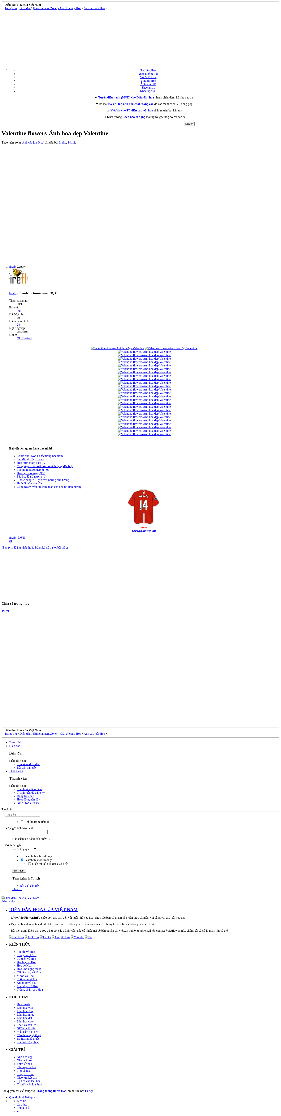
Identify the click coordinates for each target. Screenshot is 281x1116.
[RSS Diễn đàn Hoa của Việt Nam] (88, 937)
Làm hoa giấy (25, 1011)
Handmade (23, 1004)
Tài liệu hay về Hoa (29, 972)
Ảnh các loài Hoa (32, 142)
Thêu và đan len (26, 1024)
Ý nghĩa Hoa (148, 80)
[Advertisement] (140, 39)
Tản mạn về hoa (26, 1067)
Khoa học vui (148, 91)
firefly (62, 142)
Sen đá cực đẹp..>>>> (30, 459)
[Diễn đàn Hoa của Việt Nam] (20, 898)
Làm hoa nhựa (25, 1014)
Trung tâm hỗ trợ (27, 955)
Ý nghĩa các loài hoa (29, 1084)
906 (19, 310)
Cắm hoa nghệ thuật (29, 1035)
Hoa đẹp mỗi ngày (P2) (31, 473)
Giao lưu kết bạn (27, 1077)
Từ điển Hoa (148, 70)
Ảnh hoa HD (148, 84)
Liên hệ (21, 1100)
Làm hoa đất (24, 1018)
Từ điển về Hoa (26, 958)
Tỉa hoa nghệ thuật (28, 1042)
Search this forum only (38, 860)
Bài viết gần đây (27, 767)
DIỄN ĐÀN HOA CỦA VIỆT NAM (43, 909)
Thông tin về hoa (27, 979)
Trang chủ (15, 742)
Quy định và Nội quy (22, 1097)
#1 (10, 541)
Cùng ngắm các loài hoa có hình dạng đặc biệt (45, 466)
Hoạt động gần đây (28, 799)
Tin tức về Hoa (26, 951)
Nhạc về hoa (24, 1060)
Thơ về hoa (24, 1070)
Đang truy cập (25, 796)
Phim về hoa (24, 1063)
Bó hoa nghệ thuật (28, 1038)
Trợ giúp (22, 1104)
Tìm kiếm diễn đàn (28, 764)
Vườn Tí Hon (148, 77)
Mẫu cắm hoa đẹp (27, 1031)
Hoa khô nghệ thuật (29, 969)
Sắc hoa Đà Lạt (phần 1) (31, 476)
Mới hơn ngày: (13, 845)
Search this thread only (38, 856)
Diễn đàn (14, 745)
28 (18, 324)
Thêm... (17, 889)
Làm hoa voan (25, 1007)
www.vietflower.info (144, 530)
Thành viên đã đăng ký (31, 792)
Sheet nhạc (148, 87)
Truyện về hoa (25, 1074)
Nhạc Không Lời (148, 73)
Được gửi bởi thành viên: (20, 828)
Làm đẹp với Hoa (27, 986)
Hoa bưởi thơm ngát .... (31, 462)
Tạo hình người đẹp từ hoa (33, 469)
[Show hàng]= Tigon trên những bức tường (43, 480)
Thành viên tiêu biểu (29, 789)
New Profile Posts (28, 803)
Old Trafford (24, 338)
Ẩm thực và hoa (26, 982)
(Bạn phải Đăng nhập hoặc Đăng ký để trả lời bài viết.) (35, 547)
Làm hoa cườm (26, 1021)
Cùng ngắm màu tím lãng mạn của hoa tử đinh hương (49, 486)
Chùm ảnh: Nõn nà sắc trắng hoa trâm (40, 456)
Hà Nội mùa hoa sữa (29, 483)
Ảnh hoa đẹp (24, 1057)
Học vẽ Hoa (24, 965)
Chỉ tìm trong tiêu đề (36, 821)
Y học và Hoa (25, 975)
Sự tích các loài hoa (29, 1081)
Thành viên (16, 771)
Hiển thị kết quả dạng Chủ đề (49, 863)
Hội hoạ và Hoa (26, 962)
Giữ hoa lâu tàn (26, 1028)
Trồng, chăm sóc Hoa (30, 989)
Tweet (5, 610)
